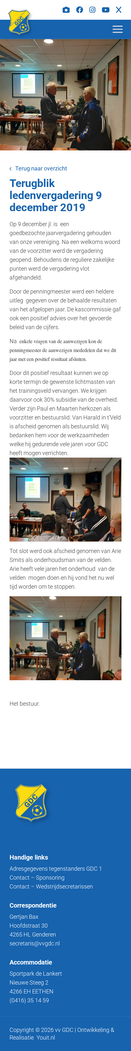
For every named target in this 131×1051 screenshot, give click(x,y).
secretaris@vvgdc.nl (35, 943)
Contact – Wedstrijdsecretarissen (51, 886)
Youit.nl (46, 1037)
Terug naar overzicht (41, 168)
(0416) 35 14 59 (29, 1000)
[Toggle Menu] (123, 29)
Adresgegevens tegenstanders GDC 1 (56, 868)
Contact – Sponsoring (37, 877)
